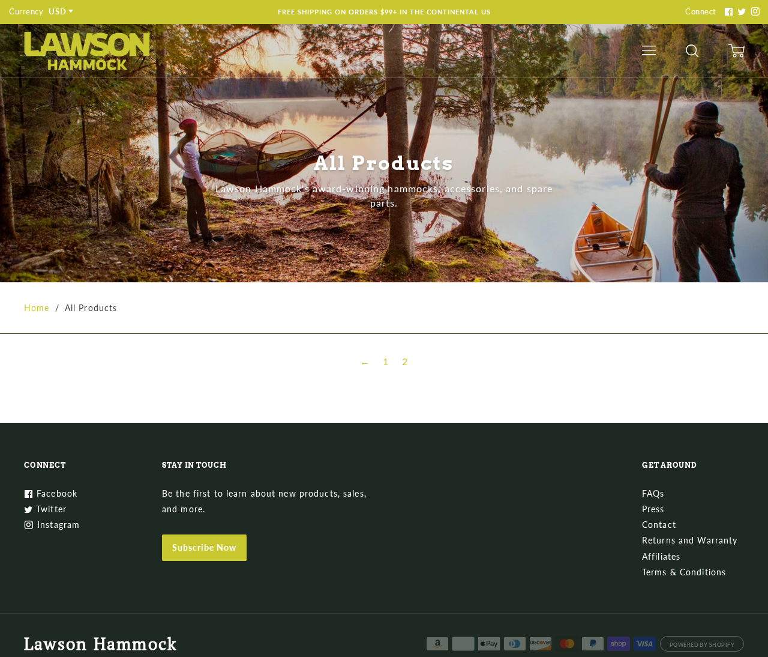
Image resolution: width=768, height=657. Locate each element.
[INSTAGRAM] (753, 12)
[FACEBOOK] (727, 12)
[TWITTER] (740, 12)
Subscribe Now (204, 547)
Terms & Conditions (684, 572)
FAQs (653, 493)
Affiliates (661, 556)
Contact (659, 524)
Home (36, 308)
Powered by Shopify (702, 644)
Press (653, 509)
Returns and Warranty (689, 540)
